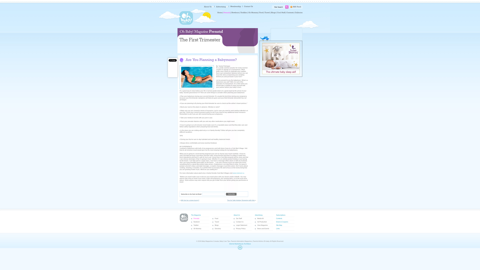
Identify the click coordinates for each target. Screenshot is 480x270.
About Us (237, 215)
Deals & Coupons (282, 222)
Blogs (217, 225)
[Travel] (267, 13)
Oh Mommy (197, 229)
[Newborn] (235, 13)
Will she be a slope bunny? (190, 200)
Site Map (279, 225)
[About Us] (208, 7)
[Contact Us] (248, 6)
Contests (279, 218)
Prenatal (196, 218)
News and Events (263, 229)
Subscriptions (280, 215)
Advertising (258, 215)
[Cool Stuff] (281, 13)
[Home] (219, 13)
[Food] (261, 13)
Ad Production (262, 222)
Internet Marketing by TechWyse (240, 244)
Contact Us (240, 222)
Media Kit (260, 218)
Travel (217, 222)
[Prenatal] (227, 13)
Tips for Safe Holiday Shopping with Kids (241, 200)
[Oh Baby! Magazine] (186, 24)
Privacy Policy (241, 229)
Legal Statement (241, 225)
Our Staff (239, 218)
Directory (218, 229)
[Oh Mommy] (253, 13)
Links (278, 229)
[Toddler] (243, 13)
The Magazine (196, 215)
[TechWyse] (240, 249)
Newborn (197, 222)
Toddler (196, 225)
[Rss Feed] (297, 7)
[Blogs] (273, 13)
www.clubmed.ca (238, 173)
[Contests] (290, 13)
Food (216, 218)
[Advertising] (221, 7)
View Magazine (262, 225)
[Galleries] (298, 13)
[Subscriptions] (235, 6)
